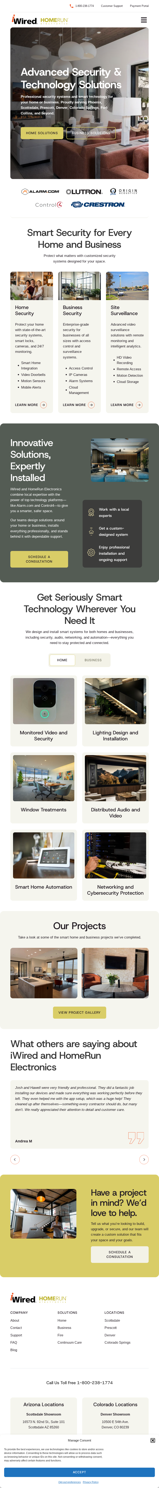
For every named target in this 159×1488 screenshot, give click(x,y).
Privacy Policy (91, 1482)
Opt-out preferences (69, 1482)
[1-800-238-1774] (71, 6)
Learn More (26, 404)
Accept (79, 1472)
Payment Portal (139, 5)
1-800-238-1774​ (95, 1382)
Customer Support (112, 5)
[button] (153, 1440)
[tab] (62, 660)
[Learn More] (43, 405)
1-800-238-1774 (84, 5)
